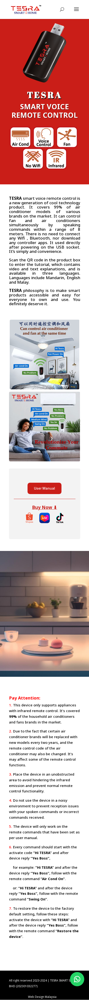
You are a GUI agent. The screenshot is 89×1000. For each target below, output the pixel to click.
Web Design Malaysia (42, 997)
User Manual (44, 488)
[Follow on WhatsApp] (77, 979)
